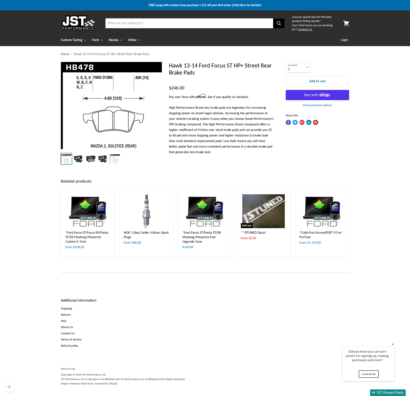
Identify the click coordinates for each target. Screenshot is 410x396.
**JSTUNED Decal (253, 232)
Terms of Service (71, 339)
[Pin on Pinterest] (315, 122)
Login (344, 40)
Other (133, 40)
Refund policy (69, 346)
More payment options (317, 105)
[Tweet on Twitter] (295, 122)
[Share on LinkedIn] (308, 122)
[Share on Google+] (302, 122)
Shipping (66, 308)
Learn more (369, 374)
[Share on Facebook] (288, 122)
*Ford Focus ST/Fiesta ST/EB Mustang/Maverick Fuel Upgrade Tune (201, 236)
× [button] (393, 344)
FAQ (63, 321)
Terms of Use (68, 368)
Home (65, 54)
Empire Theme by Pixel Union (77, 383)
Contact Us (68, 333)
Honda (114, 40)
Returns (66, 315)
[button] (374, 392)
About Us (67, 327)
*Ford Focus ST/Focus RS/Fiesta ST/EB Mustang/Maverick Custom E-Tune (86, 236)
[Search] (278, 23)
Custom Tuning (72, 40)
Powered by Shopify (106, 383)
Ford (96, 40)
